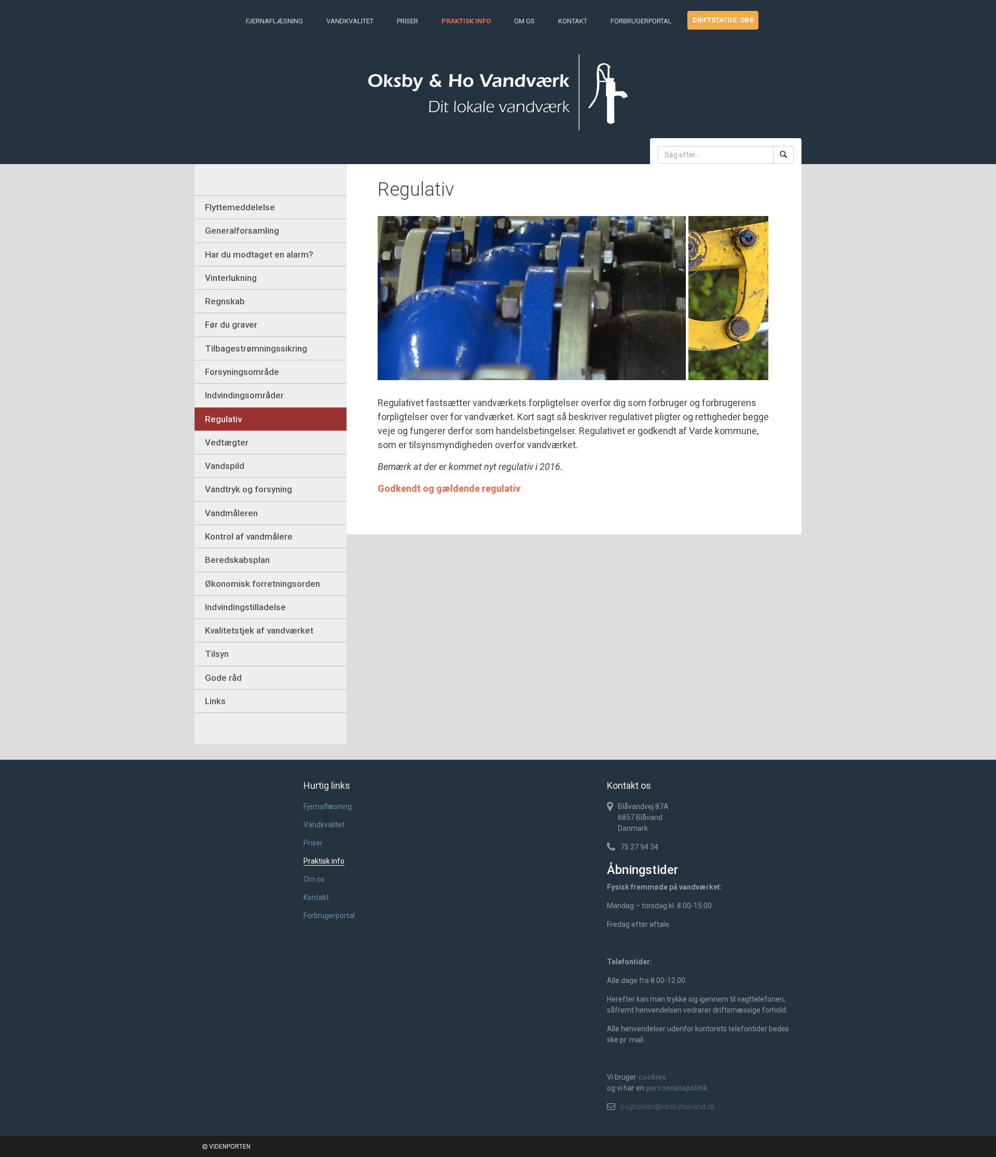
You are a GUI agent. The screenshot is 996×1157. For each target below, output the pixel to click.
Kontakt (572, 21)
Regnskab (225, 301)
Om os (524, 21)
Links (215, 701)
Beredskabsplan (237, 560)
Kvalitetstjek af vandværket (259, 630)
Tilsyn (217, 654)
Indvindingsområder (244, 395)
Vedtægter (226, 442)
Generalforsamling (242, 230)
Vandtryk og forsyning (248, 489)
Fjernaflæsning (274, 21)
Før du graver (231, 324)
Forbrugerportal (641, 21)
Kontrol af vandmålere (249, 536)
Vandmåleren (231, 513)
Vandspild (224, 466)
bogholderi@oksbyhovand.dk (667, 1106)
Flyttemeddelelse (240, 207)
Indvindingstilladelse (245, 607)
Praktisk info (466, 21)
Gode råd (223, 677)
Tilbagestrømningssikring (256, 348)
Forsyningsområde (242, 372)
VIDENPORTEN (229, 1146)
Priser (407, 21)
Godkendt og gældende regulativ (449, 488)
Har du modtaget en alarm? (259, 254)
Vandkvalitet (350, 21)
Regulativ (223, 419)
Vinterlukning (231, 278)
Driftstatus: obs (723, 20)
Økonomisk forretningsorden (262, 583)
